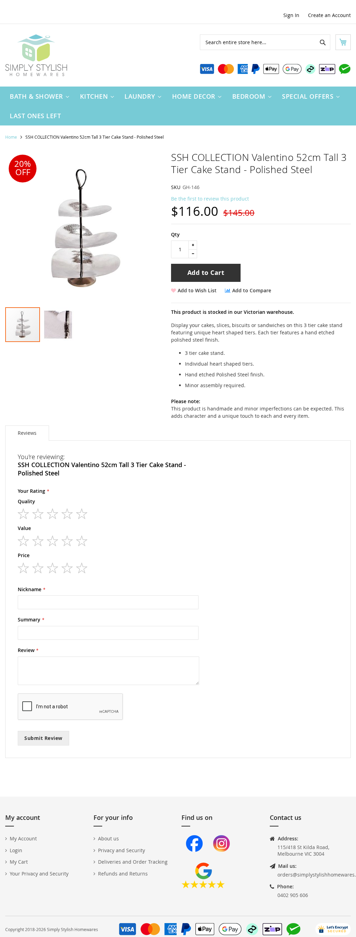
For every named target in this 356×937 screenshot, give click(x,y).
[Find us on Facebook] (194, 859)
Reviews (27, 433)
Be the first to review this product (210, 198)
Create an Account (329, 15)
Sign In (291, 15)
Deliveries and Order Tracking (133, 861)
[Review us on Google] (203, 886)
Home (11, 137)
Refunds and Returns (123, 873)
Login (16, 850)
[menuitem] (38, 96)
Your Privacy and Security (39, 873)
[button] (58, 325)
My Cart (19, 861)
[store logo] (36, 55)
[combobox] (265, 42)
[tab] (27, 433)
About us (108, 838)
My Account (23, 838)
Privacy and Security (121, 850)
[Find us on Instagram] (221, 859)
